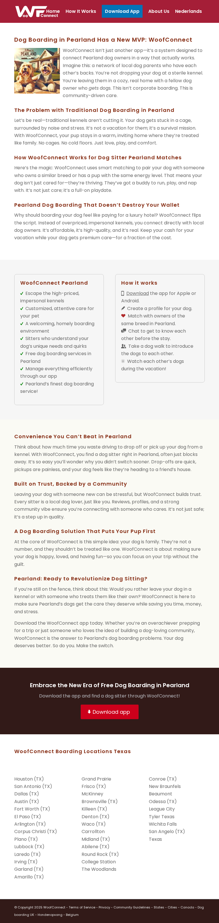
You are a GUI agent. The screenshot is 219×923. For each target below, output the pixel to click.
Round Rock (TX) (100, 854)
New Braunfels (165, 786)
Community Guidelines (131, 907)
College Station (99, 861)
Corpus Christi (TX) (35, 831)
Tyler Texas (162, 816)
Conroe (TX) (163, 779)
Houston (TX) (29, 779)
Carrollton (93, 831)
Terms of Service (82, 907)
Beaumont (160, 794)
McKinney (92, 794)
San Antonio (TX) (33, 786)
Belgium (72, 914)
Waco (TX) (94, 824)
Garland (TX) (29, 869)
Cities (172, 907)
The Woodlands (99, 869)
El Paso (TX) (27, 816)
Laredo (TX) (27, 854)
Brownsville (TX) (100, 801)
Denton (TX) (96, 816)
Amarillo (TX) (29, 877)
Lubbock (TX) (29, 846)
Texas (155, 839)
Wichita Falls (163, 824)
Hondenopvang (50, 914)
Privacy (104, 907)
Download (137, 293)
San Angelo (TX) (167, 831)
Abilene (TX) (96, 846)
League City (162, 809)
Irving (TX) (26, 861)
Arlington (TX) (30, 824)
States (159, 907)
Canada (187, 907)
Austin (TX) (26, 801)
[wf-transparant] (38, 11)
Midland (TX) (96, 839)
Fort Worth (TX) (32, 809)
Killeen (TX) (94, 809)
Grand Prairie (96, 779)
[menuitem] (53, 11)
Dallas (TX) (26, 794)
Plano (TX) (26, 839)
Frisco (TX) (94, 786)
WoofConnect (54, 907)
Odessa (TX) (163, 801)
